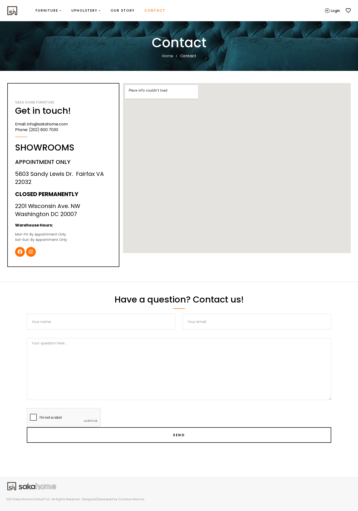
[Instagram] (31, 252)
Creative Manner (131, 499)
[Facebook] (20, 252)
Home (167, 56)
